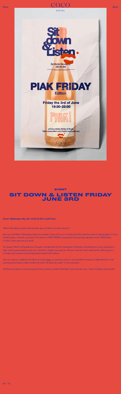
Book (115, 7)
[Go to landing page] (60, 7)
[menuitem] (4, 383)
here (48, 259)
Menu (5, 7)
